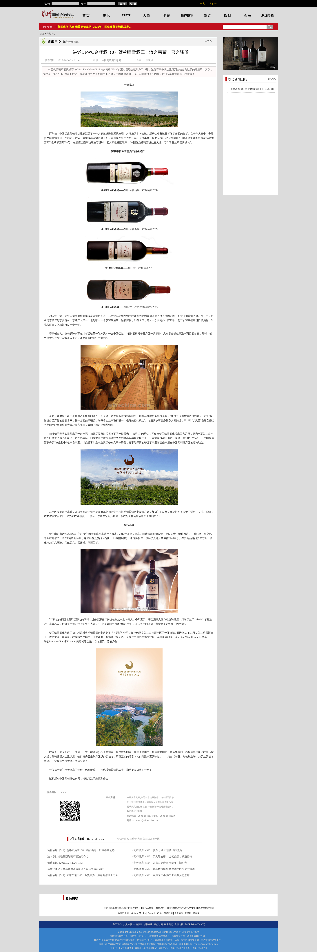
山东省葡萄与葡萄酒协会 (154, 908)
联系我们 (168, 924)
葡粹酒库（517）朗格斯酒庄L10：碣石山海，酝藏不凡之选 (80, 850)
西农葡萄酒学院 (206, 908)
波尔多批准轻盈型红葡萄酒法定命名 (67, 856)
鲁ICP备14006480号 (195, 924)
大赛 (139, 838)
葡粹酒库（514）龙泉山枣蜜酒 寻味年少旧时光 (160, 862)
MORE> (208, 41)
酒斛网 (196, 913)
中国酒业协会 (134, 908)
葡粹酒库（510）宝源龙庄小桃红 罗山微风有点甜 (162, 875)
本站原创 (121, 838)
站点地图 (158, 924)
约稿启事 (137, 924)
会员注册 (127, 924)
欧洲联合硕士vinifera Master (132, 913)
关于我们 (117, 924)
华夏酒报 (178, 913)
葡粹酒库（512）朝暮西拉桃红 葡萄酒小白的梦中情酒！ (165, 869)
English (213, 3)
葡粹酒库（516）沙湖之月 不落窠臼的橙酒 (158, 850)
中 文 (202, 3)
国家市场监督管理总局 (115, 908)
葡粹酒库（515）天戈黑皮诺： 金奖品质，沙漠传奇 (163, 856)
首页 (42, 33)
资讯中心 (50, 33)
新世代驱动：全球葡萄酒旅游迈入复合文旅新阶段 (75, 869)
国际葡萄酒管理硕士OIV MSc (182, 908)
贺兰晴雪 (132, 838)
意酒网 (188, 913)
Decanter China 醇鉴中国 (160, 913)
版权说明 (148, 924)
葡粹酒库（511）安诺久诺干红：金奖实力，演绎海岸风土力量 (82, 875)
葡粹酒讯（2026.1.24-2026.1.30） (66, 862)
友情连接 (178, 924)
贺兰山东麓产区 (151, 838)
